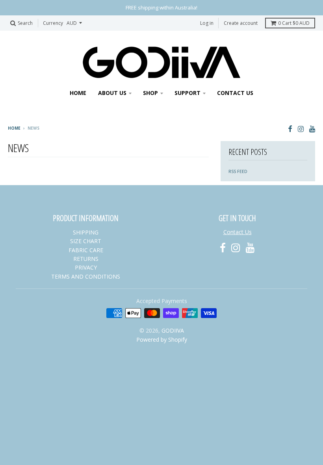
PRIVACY (86, 267)
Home (14, 128)
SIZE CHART (85, 241)
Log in (206, 23)
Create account (241, 23)
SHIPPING (85, 232)
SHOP (150, 93)
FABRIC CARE (86, 250)
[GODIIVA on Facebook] (290, 128)
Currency (53, 23)
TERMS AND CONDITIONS (85, 276)
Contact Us (237, 232)
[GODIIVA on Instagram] (301, 128)
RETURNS (85, 258)
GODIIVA (173, 330)
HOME (78, 93)
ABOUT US (112, 93)
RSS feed (237, 171)
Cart (294, 23)
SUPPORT (187, 93)
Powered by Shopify (161, 339)
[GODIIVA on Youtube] (312, 128)
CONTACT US (235, 93)
